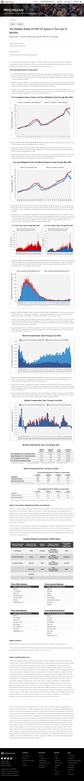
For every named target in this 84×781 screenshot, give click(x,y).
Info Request (42, 767)
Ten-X (56, 767)
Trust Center (71, 769)
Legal (69, 772)
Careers (24, 763)
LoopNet (57, 758)
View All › (57, 774)
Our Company (26, 756)
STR (56, 769)
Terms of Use (71, 765)
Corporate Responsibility (28, 760)
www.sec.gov (39, 733)
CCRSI (12, 24)
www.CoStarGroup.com (56, 694)
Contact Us (25, 765)
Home (5, 13)
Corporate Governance (44, 763)
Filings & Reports (43, 760)
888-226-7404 (4, 761)
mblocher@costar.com (61, 644)
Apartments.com (59, 763)
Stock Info (41, 756)
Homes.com (58, 760)
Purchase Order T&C (72, 763)
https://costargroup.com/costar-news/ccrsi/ (40, 650)
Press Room (11, 13)
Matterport (57, 765)
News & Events (42, 765)
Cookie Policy (71, 758)
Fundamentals (42, 758)
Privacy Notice (71, 756)
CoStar (20, 24)
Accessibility (71, 774)
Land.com (57, 772)
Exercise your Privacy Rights (74, 760)
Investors (59, 1)
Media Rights (71, 767)
